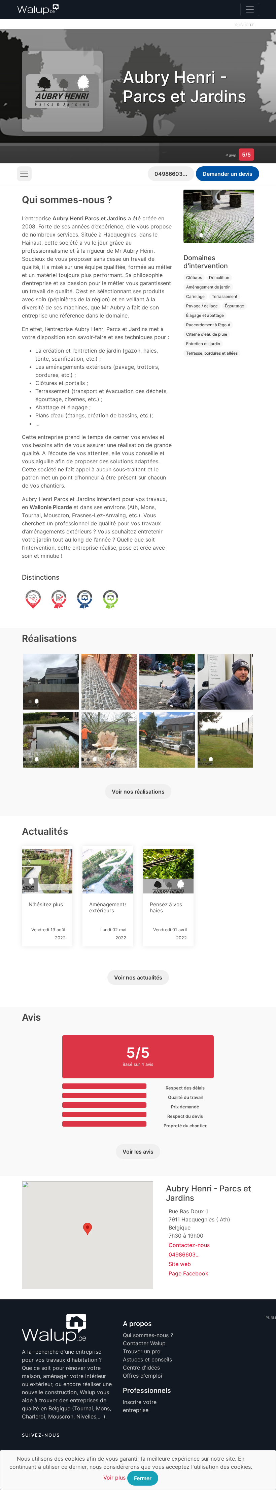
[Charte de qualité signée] (59, 600)
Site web (180, 1264)
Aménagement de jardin (208, 286)
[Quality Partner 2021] (111, 600)
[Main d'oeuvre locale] (33, 600)
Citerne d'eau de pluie (206, 334)
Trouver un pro (142, 1351)
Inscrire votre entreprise (140, 1406)
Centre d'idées (141, 1367)
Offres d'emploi (142, 1375)
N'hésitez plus (46, 904)
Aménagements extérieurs (108, 907)
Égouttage (234, 305)
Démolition (219, 277)
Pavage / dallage (202, 305)
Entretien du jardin (203, 343)
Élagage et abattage (205, 315)
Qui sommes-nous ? (148, 1335)
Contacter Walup (144, 1343)
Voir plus (114, 1477)
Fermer (142, 1478)
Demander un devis (227, 173)
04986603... (170, 173)
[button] (87, 1229)
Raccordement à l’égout (208, 324)
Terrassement (224, 296)
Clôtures (194, 277)
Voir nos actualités (138, 977)
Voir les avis (138, 1151)
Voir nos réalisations (138, 791)
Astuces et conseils (147, 1359)
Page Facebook (188, 1273)
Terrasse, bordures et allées (212, 353)
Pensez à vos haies (166, 907)
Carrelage (195, 296)
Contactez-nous (189, 1245)
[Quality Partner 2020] (85, 600)
